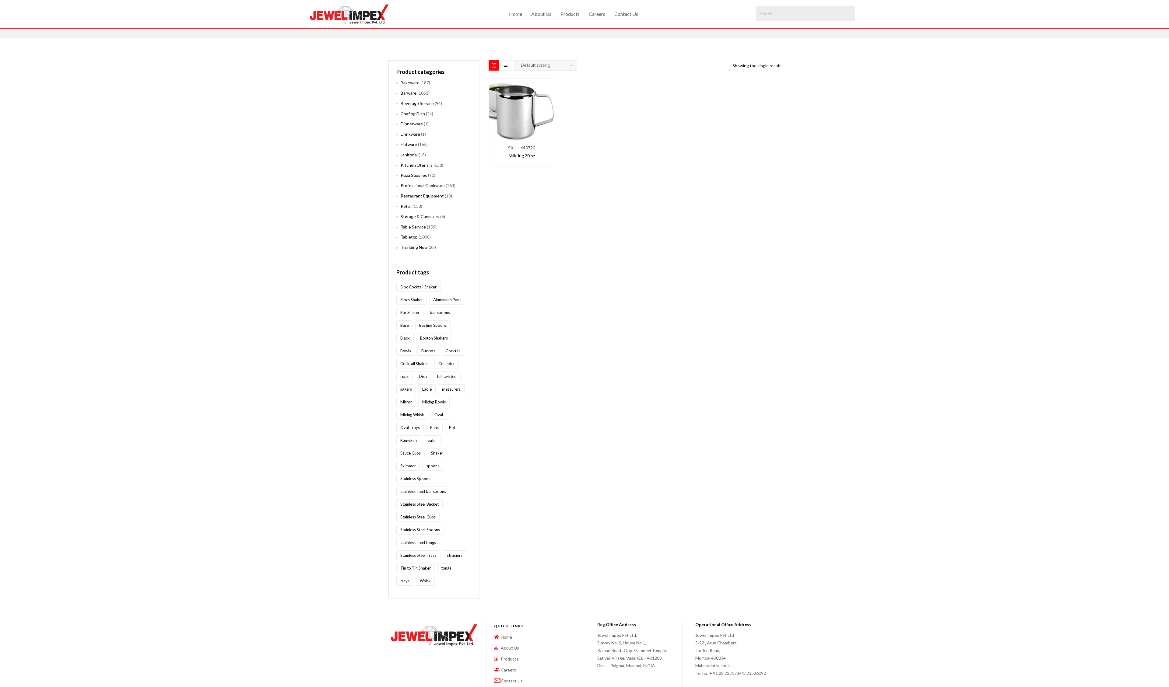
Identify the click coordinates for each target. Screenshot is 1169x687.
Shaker (437, 453)
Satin (432, 440)
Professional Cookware (423, 185)
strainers (454, 555)
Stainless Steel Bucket (419, 504)
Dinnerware (412, 123)
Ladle (427, 389)
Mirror (406, 401)
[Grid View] (494, 65)
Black (405, 338)
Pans (434, 427)
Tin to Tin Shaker (415, 568)
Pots (453, 427)
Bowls (405, 350)
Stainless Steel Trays (418, 555)
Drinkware (410, 134)
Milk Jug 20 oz (522, 155)
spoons (432, 465)
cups (404, 376)
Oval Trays (410, 427)
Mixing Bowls (434, 401)
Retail (406, 206)
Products (570, 14)
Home (515, 14)
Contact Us (626, 14)
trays (404, 580)
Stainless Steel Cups (418, 516)
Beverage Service (417, 103)
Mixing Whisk (412, 414)
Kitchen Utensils (417, 165)
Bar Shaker (410, 312)
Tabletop (409, 236)
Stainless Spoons (415, 478)
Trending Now (414, 247)
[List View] (505, 65)
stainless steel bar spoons (423, 491)
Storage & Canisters (420, 216)
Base (404, 325)
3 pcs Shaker (411, 299)
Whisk (425, 580)
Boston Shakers (434, 338)
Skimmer (408, 465)
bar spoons (440, 312)
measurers (451, 389)
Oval (438, 414)
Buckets (428, 350)
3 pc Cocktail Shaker (418, 286)
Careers (597, 14)
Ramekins (408, 440)
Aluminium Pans (447, 299)
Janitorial (409, 154)
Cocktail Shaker (414, 363)
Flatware (409, 144)
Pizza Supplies (414, 175)
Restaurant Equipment (422, 195)
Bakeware (410, 82)
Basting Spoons (433, 325)
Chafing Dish (413, 113)
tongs (446, 568)
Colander (446, 363)
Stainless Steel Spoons (420, 529)
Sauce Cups (410, 453)
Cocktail (453, 350)
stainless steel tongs (418, 542)
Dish (423, 376)
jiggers (406, 389)
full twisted (447, 376)
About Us (541, 14)
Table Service (413, 226)
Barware (408, 93)
